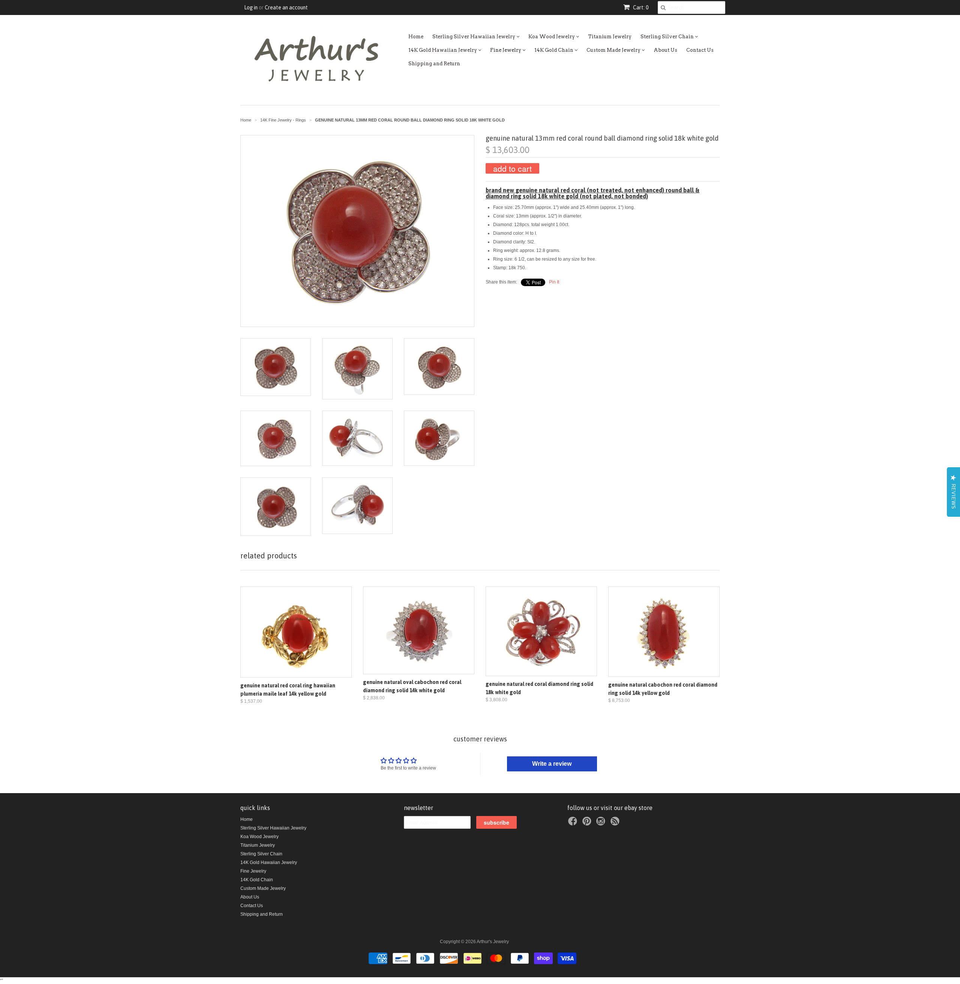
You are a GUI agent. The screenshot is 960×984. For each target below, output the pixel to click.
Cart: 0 (640, 7)
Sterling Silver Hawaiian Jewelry (474, 36)
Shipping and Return (434, 63)
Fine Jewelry (506, 50)
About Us (665, 50)
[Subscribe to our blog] (616, 823)
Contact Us (700, 50)
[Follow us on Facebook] (573, 823)
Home (415, 36)
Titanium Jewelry (610, 36)
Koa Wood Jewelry (552, 36)
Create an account (286, 7)
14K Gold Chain (554, 50)
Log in (251, 7)
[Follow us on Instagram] (602, 823)
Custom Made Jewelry (614, 50)
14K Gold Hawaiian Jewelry (443, 50)
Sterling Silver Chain (667, 36)
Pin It (554, 282)
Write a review (552, 763)
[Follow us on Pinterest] (588, 823)
